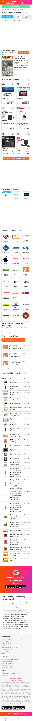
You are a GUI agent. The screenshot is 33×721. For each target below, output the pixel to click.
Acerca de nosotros (6, 649)
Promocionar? (5, 641)
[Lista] (25, 2)
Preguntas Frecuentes (7, 639)
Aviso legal (21, 714)
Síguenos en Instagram (7, 663)
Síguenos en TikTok (6, 667)
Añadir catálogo (5, 651)
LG (16, 9)
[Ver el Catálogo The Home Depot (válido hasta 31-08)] (7, 66)
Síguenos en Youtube (7, 665)
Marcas (3, 645)
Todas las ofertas (9, 9)
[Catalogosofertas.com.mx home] (11, 2)
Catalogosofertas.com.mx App (9, 647)
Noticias (3, 653)
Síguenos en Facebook (7, 661)
